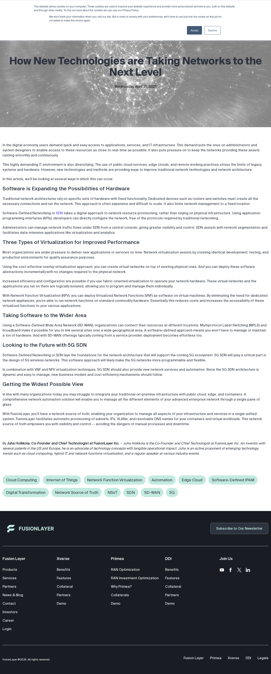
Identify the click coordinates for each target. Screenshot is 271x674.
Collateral (65, 586)
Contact (9, 603)
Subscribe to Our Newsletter (239, 528)
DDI (248, 658)
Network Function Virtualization (114, 480)
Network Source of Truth (76, 492)
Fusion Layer (194, 658)
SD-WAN (152, 492)
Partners (9, 586)
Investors (10, 612)
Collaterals (120, 595)
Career (8, 620)
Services (10, 578)
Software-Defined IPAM (233, 480)
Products (10, 569)
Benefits (63, 569)
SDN (59, 213)
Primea (215, 658)
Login (7, 629)
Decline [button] (212, 30)
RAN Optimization (125, 569)
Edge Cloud (192, 480)
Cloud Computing (21, 480)
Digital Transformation (26, 492)
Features (64, 578)
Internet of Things (62, 480)
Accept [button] (194, 30)
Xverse (233, 658)
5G (172, 492)
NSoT (112, 492)
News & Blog (13, 595)
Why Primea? (121, 586)
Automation (162, 480)
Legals (262, 658)
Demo (61, 603)
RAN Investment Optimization (135, 578)
